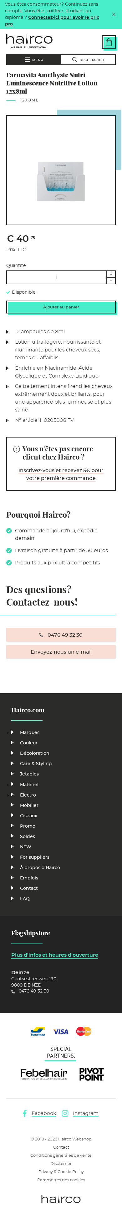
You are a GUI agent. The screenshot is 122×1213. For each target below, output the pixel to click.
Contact (29, 888)
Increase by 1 (111, 273)
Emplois (29, 878)
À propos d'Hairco (40, 868)
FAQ (25, 899)
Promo (27, 826)
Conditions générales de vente (61, 1156)
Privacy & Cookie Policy (61, 1172)
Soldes (27, 837)
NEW (25, 847)
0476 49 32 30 (65, 635)
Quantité (16, 266)
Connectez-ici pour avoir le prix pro (52, 20)
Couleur (29, 743)
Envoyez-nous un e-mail (61, 652)
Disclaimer (61, 1164)
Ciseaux (28, 816)
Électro (28, 795)
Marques (29, 733)
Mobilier (29, 805)
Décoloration (34, 753)
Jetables (29, 774)
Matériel (29, 785)
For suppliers (34, 857)
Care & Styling (36, 764)
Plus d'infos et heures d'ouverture (54, 955)
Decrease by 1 (111, 280)
